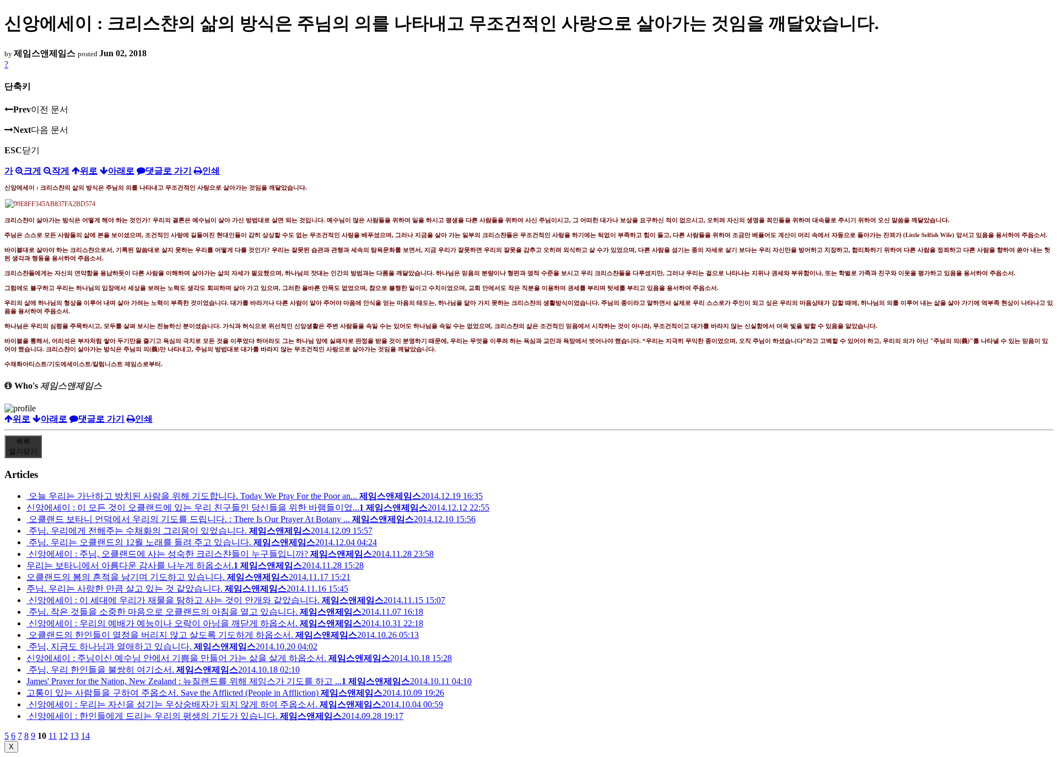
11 (52, 735)
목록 (23, 446)
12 (63, 735)
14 (85, 735)
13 (74, 735)
